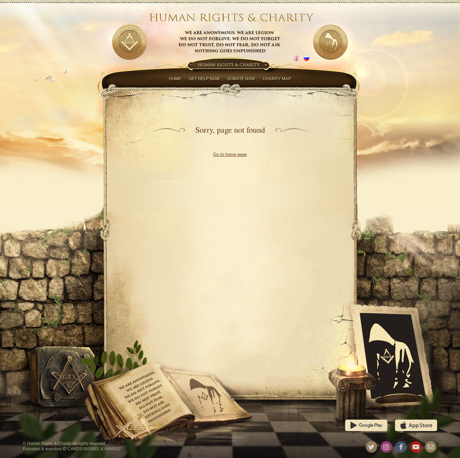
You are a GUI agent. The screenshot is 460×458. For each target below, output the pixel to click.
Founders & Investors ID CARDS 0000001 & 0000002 (72, 449)
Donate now (241, 78)
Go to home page (230, 154)
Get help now (204, 78)
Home (175, 78)
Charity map (277, 78)
